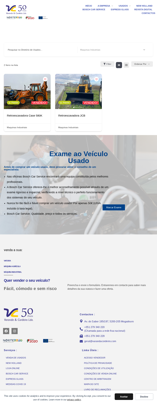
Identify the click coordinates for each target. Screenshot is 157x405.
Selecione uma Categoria (92, 50)
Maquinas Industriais (17, 127)
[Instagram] (14, 331)
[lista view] (126, 65)
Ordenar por (140, 64)
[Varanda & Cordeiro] (20, 9)
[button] (59, 91)
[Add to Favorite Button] (45, 79)
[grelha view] (119, 65)
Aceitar (124, 396)
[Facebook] (6, 331)
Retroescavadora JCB (71, 115)
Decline (144, 396)
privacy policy (74, 399)
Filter (108, 64)
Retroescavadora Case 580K (24, 115)
